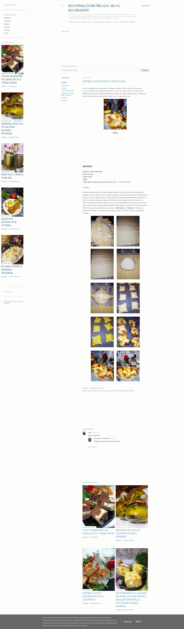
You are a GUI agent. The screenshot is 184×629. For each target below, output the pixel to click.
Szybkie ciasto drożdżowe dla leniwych (93, 596)
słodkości (64, 98)
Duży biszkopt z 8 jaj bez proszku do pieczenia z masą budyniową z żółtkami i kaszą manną (131, 599)
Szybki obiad (98, 22)
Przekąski (124, 22)
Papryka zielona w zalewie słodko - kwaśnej (128, 533)
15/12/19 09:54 (95, 432)
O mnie (71, 22)
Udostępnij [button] (65, 78)
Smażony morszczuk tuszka (9, 222)
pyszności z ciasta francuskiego (67, 94)
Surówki (108, 22)
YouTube (7, 30)
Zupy (90, 22)
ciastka (63, 88)
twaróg (64, 100)
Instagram (7, 18)
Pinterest (7, 27)
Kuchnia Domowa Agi (101, 438)
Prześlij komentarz (128, 540)
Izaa (89, 432)
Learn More (127, 622)
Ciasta (116, 22)
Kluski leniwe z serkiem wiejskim (11, 269)
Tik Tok (6, 33)
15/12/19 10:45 (112, 438)
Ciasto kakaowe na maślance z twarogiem (98, 531)
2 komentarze (94, 537)
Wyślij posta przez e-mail (97, 388)
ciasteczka (65, 85)
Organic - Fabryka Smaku (120, 182)
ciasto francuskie (67, 91)
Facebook (7, 21)
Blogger (6, 24)
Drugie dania (81, 22)
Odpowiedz (92, 447)
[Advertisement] (105, 47)
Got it (139, 621)
